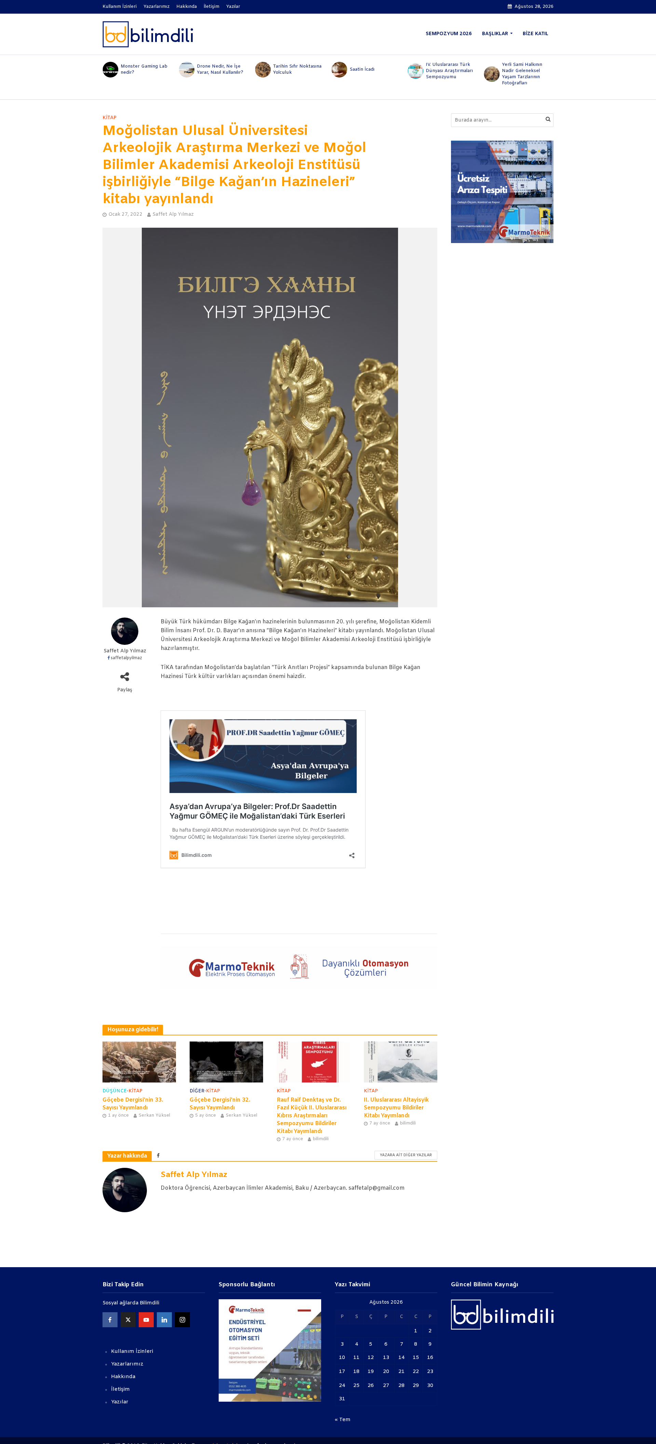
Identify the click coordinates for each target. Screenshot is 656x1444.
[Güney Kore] (491, 69)
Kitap (109, 118)
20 (386, 1371)
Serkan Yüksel (154, 1115)
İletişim (211, 7)
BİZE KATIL (535, 34)
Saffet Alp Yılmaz (173, 214)
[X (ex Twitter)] (128, 1319)
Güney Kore (515, 69)
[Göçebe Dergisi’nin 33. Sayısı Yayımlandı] (139, 1061)
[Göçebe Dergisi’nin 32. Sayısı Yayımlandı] (226, 1061)
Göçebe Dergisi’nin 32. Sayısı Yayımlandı (220, 1104)
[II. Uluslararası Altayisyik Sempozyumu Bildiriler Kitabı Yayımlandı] (400, 1061)
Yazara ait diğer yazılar (406, 1155)
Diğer (197, 1091)
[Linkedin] (164, 1319)
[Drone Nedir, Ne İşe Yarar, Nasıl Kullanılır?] (109, 69)
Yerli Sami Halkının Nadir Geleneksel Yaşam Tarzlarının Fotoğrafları (446, 74)
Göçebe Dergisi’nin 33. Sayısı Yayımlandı (132, 1104)
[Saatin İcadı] (262, 69)
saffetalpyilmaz (126, 658)
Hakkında (186, 7)
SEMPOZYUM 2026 (449, 34)
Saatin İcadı (285, 69)
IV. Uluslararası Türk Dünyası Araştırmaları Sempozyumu (373, 71)
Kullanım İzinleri (119, 7)
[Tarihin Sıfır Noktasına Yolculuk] (186, 69)
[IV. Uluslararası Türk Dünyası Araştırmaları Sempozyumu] (338, 71)
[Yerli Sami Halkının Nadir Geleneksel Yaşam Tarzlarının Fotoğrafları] (415, 74)
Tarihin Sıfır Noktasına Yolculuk (221, 69)
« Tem (343, 1419)
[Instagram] (182, 1319)
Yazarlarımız (156, 7)
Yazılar (233, 7)
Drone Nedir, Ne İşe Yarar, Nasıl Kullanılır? (144, 69)
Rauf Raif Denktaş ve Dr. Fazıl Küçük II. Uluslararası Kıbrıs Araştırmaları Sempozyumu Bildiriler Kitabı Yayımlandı (311, 1115)
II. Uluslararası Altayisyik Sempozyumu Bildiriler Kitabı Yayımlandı (396, 1107)
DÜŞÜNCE (114, 1091)
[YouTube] (146, 1319)
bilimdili (321, 1139)
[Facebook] (110, 1319)
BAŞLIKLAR (495, 34)
